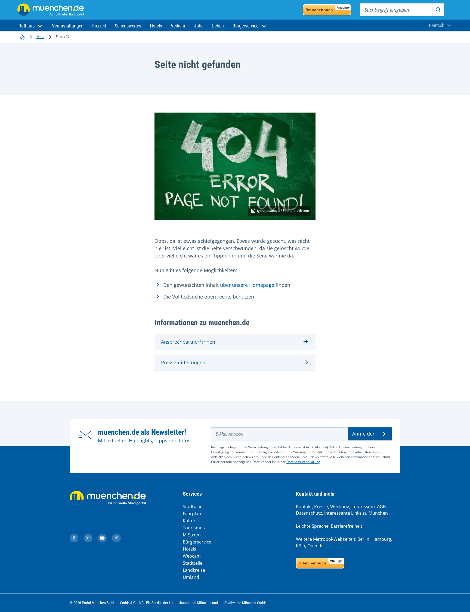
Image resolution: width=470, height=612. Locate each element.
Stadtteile (192, 563)
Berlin (363, 539)
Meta (40, 37)
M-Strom (192, 535)
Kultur (189, 521)
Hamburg (381, 539)
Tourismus (194, 528)
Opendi (314, 546)
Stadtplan (193, 507)
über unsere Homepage (247, 285)
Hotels (189, 549)
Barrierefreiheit (346, 526)
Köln (300, 546)
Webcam (192, 556)
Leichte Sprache (312, 526)
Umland (191, 577)
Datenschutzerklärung (303, 461)
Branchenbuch (327, 9)
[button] (31, 26)
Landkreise (194, 570)
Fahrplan (192, 514)
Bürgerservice (197, 542)
